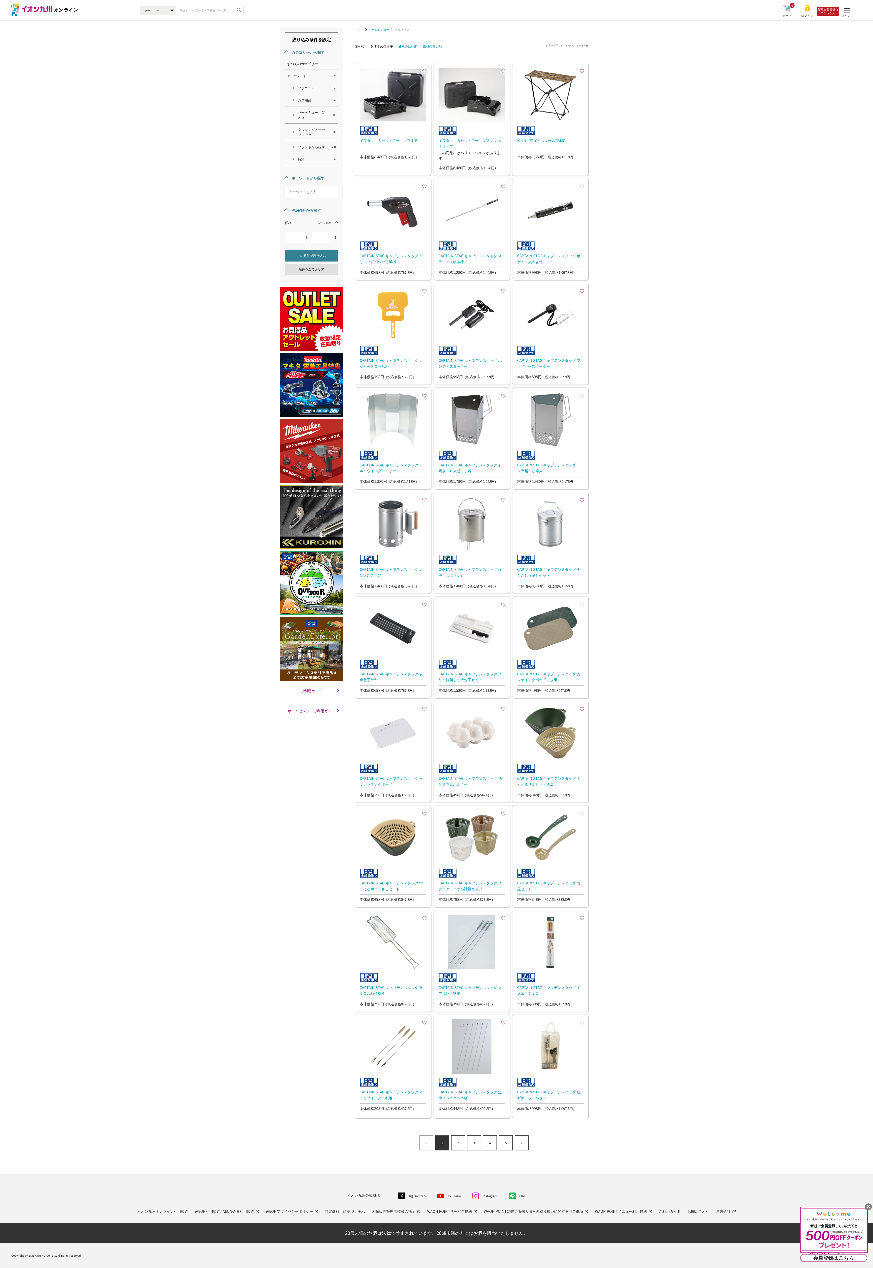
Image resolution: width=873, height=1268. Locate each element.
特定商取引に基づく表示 (345, 1211)
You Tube (454, 1196)
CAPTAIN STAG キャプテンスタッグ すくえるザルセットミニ (548, 781)
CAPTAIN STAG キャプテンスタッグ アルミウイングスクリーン (391, 467)
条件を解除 (324, 222)
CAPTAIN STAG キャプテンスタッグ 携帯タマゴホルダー (470, 781)
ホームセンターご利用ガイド (311, 710)
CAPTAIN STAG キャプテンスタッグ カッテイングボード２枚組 (548, 676)
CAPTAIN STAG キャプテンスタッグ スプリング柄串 (470, 990)
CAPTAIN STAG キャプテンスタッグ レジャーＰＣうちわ (391, 363)
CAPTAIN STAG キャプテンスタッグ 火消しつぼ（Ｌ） (470, 572)
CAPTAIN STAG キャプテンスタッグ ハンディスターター (470, 363)
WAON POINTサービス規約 (449, 1211)
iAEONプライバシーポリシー (289, 1211)
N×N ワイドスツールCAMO (541, 140)
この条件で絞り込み (311, 255)
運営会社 (723, 1211)
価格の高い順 (432, 46)
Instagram (490, 1196)
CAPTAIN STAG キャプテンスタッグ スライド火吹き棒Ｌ (470, 258)
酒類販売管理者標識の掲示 (393, 1211)
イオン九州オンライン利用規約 (162, 1211)
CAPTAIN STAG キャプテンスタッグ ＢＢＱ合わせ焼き (391, 990)
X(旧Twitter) (417, 1196)
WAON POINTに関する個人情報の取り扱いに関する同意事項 (533, 1211)
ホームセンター (379, 29)
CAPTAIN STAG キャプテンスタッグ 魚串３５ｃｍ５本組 (470, 1094)
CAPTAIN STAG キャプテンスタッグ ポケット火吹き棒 (548, 258)
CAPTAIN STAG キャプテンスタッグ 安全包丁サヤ (391, 676)
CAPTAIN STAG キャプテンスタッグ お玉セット (548, 885)
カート (787, 15)
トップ (359, 29)
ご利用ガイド (311, 690)
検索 (238, 10)
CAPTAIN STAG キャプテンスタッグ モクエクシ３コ (548, 990)
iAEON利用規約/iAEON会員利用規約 (224, 1211)
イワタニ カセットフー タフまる (389, 140)
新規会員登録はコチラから (828, 11)
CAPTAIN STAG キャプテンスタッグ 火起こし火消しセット (548, 572)
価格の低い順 (407, 46)
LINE (522, 1196)
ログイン (807, 15)
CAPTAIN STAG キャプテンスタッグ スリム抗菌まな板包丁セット (470, 676)
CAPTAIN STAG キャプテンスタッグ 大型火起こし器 (391, 572)
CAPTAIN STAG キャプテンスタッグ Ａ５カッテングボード (391, 781)
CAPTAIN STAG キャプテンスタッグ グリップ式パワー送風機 (391, 258)
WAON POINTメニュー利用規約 (621, 1211)
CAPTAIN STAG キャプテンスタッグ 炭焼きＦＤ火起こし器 (470, 467)
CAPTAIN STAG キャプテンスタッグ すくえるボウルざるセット (391, 885)
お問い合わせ (698, 1211)
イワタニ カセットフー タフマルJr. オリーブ (471, 143)
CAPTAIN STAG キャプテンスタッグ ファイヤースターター (548, 363)
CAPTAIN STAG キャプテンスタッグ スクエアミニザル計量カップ (470, 885)
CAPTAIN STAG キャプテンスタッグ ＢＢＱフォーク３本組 (391, 1094)
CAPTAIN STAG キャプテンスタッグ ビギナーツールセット (548, 1094)
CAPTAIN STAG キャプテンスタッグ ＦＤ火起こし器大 (548, 467)
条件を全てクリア (311, 269)
